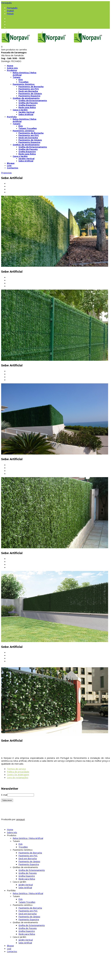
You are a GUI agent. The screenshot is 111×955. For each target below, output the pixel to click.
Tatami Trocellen (27, 128)
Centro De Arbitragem (18, 774)
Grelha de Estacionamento (32, 100)
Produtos (12, 70)
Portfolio (12, 117)
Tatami (16, 77)
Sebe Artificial (25, 114)
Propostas (6, 172)
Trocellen (23, 82)
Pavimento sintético (23, 130)
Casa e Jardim (20, 110)
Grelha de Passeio (28, 103)
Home (10, 65)
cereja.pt (20, 819)
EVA (20, 79)
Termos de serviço (16, 768)
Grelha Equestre (27, 105)
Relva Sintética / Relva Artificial (28, 838)
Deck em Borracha (28, 91)
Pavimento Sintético (24, 84)
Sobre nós (12, 68)
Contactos (12, 168)
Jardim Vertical (26, 112)
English (10, 10)
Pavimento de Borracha (31, 86)
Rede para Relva (27, 107)
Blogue (10, 163)
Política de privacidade (18, 771)
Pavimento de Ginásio (30, 93)
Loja (9, 165)
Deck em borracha (28, 137)
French (10, 13)
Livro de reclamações (17, 777)
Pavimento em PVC (28, 89)
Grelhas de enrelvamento (26, 98)
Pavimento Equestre (29, 96)
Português (6, 2)
